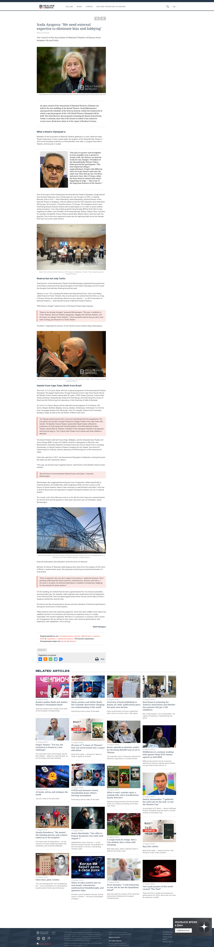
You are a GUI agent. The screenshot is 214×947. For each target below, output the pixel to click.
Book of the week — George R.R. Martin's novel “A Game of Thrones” (88, 750)
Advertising (167, 934)
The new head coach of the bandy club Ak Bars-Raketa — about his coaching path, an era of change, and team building (52, 751)
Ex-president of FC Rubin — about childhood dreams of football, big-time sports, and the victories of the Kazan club (159, 806)
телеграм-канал (66, 636)
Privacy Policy (168, 942)
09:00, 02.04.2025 (43, 33)
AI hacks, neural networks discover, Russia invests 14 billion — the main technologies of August (87, 890)
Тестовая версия (115, 941)
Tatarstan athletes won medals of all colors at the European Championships (52, 706)
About (165, 939)
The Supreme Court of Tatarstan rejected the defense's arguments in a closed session (123, 753)
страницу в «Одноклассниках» (60, 638)
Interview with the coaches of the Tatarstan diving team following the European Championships (123, 891)
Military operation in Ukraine (111, 7)
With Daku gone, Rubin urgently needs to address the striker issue (122, 845)
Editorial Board (169, 932)
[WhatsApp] (50, 659)
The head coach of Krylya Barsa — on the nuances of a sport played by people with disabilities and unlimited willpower (51, 839)
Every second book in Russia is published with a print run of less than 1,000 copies (123, 707)
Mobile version (114, 937)
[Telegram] (55, 659)
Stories (89, 7)
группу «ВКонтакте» (83, 636)
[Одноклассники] (103, 18)
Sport (79, 7)
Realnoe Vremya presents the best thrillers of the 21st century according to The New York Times (123, 799)
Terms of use (167, 937)
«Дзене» (72, 641)
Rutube (64, 641)
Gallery (69, 7)
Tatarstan (41, 650)
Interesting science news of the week (87, 706)
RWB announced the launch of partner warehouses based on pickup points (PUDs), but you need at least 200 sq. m (159, 758)
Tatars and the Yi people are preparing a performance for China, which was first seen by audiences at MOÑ (159, 891)
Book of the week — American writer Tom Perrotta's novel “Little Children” (158, 849)
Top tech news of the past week (52, 795)
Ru (174, 6)
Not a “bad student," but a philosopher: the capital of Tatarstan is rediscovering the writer (159, 710)
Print (102, 659)
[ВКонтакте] (97, 18)
